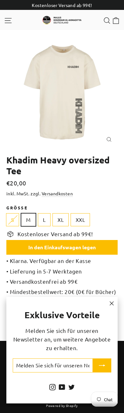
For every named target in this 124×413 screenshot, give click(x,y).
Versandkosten (57, 193)
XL (61, 219)
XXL (80, 219)
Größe (17, 207)
